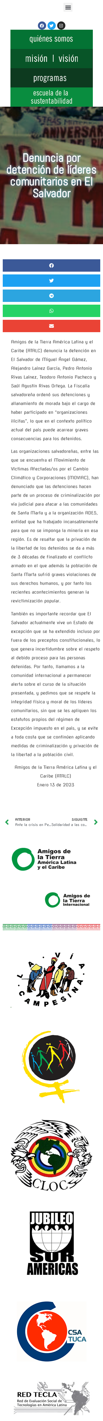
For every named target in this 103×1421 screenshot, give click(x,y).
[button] (68, 7)
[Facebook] (42, 25)
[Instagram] (61, 25)
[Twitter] (52, 25)
